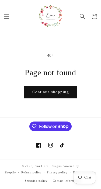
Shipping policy (36, 180)
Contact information (67, 180)
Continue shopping (50, 92)
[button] (7, 16)
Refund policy (31, 172)
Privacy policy (57, 172)
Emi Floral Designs (48, 165)
